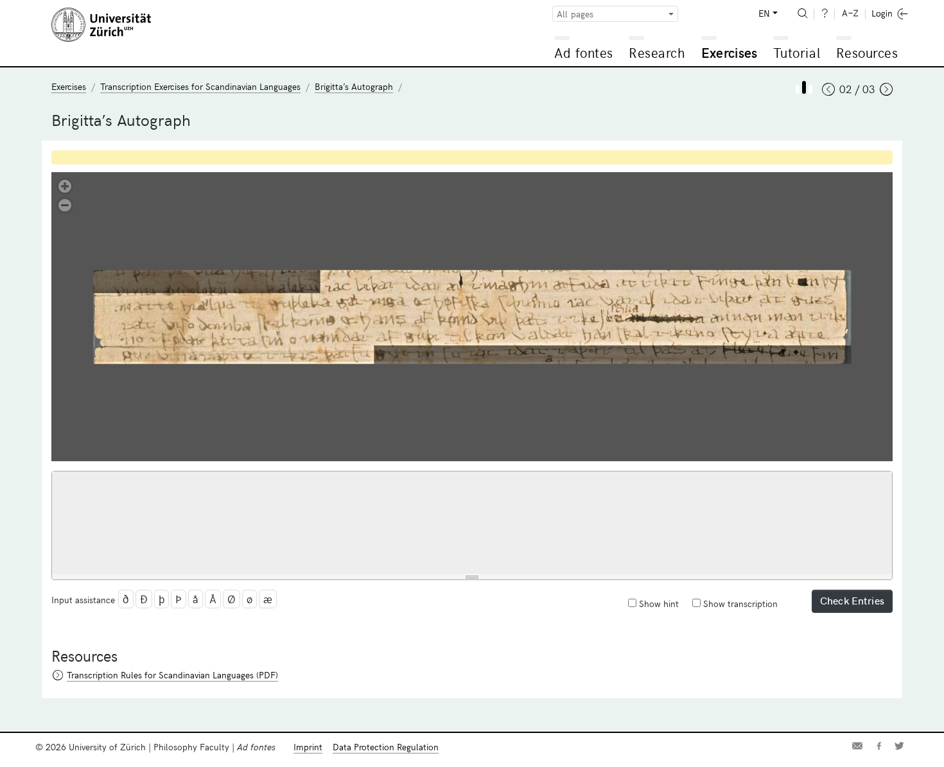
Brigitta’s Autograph (354, 86)
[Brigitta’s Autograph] (798, 89)
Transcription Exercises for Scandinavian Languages (200, 86)
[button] (64, 185)
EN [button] (764, 13)
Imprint (307, 747)
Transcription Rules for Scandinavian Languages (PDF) (172, 675)
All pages (575, 14)
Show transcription (739, 603)
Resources (867, 52)
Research (657, 52)
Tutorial (796, 52)
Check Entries (852, 600)
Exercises (729, 52)
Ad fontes (583, 52)
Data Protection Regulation (386, 747)
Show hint (657, 603)
